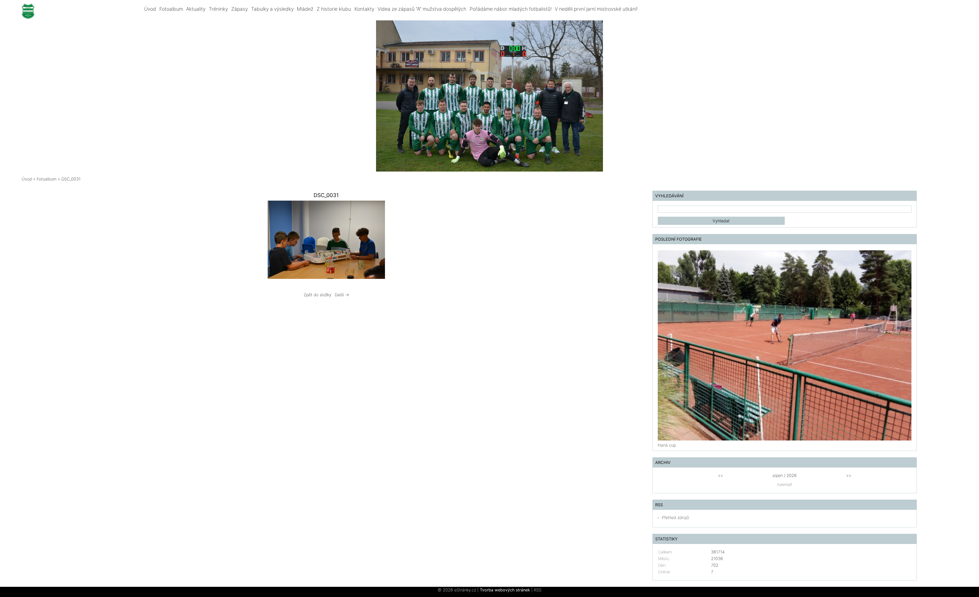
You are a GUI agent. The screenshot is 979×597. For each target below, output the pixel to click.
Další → (342, 294)
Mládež (305, 9)
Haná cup (667, 445)
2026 (792, 475)
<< (720, 475)
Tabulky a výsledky (272, 9)
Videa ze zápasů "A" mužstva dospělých (422, 9)
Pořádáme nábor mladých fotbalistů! (511, 9)
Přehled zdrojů (675, 517)
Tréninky (218, 9)
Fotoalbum (171, 9)
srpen (777, 475)
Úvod (150, 9)
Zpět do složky (317, 294)
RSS (538, 589)
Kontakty (364, 9)
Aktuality (195, 9)
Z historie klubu (334, 9)
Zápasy (239, 9)
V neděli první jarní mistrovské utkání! (596, 9)
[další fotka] (463, 241)
